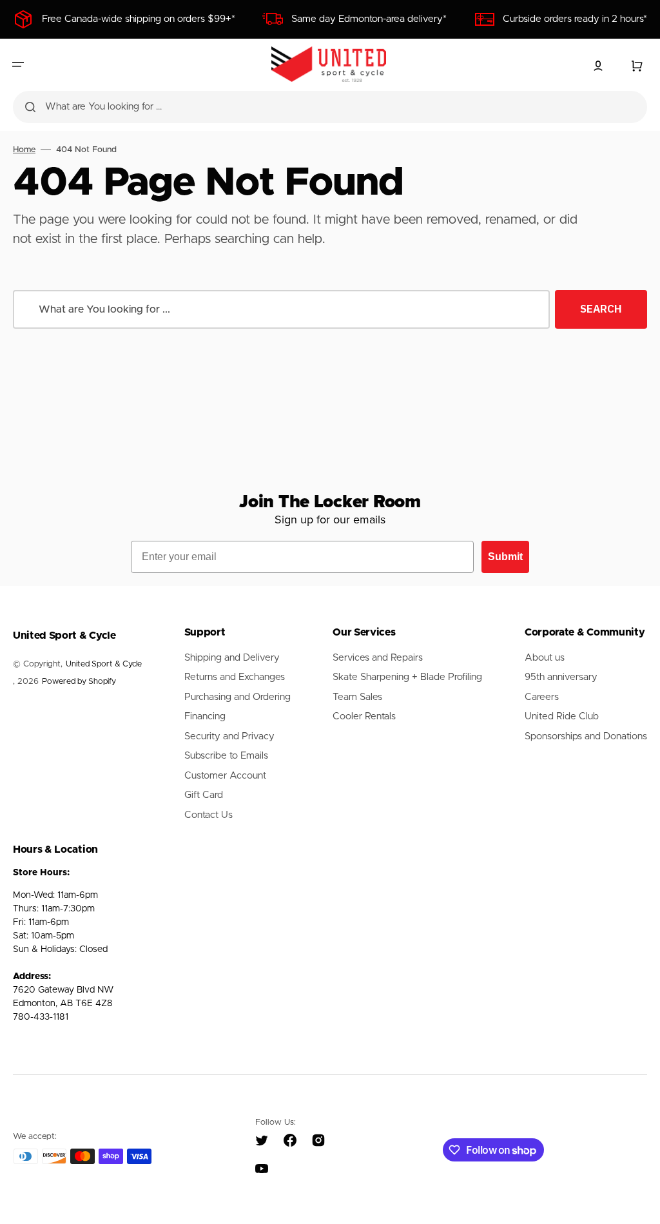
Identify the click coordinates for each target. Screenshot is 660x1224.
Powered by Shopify (79, 681)
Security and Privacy (229, 736)
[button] (18, 64)
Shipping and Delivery (232, 658)
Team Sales (357, 697)
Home (24, 150)
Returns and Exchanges (234, 677)
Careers (542, 697)
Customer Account (225, 776)
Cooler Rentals (364, 716)
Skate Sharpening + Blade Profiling (407, 677)
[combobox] (330, 107)
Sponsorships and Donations (586, 736)
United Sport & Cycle (104, 664)
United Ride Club (562, 716)
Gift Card (203, 795)
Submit (505, 556)
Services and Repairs (378, 658)
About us (545, 658)
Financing (205, 716)
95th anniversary (561, 677)
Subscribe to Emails (226, 756)
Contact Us (208, 815)
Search (601, 309)
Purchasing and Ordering (237, 697)
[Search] (30, 107)
